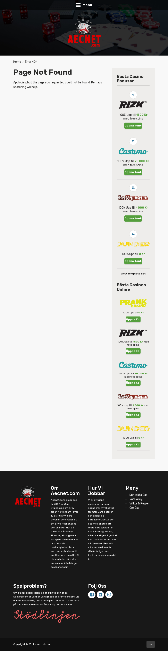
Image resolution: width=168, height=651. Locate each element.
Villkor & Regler (139, 503)
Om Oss (134, 508)
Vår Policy (135, 499)
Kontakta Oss (138, 495)
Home (17, 62)
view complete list (133, 273)
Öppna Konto (133, 125)
